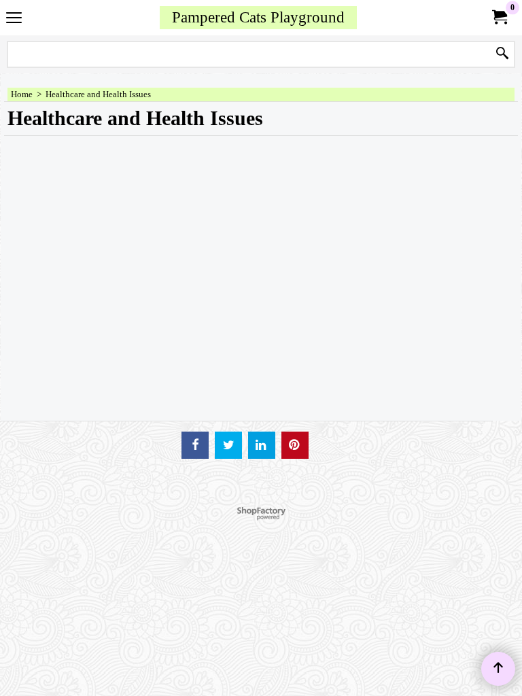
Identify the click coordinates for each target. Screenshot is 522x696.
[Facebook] (195, 445)
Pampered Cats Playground (258, 17)
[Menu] (14, 19)
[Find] (502, 54)
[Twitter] (228, 445)
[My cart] (499, 17)
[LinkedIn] (261, 445)
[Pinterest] (295, 445)
